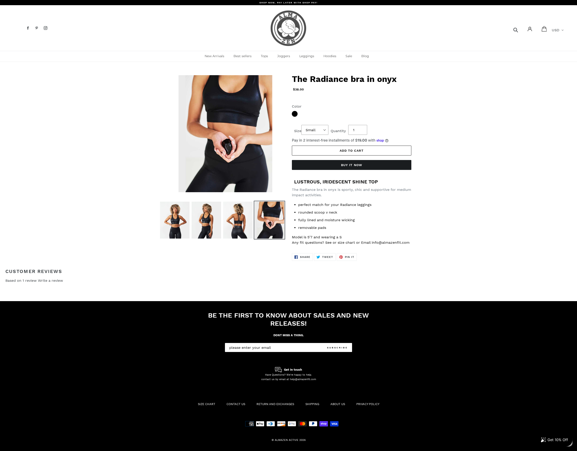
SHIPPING (312, 404)
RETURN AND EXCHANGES (275, 404)
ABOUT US (337, 404)
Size (297, 131)
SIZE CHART (206, 404)
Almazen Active (286, 440)
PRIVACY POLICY (367, 404)
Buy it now (351, 165)
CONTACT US (236, 404)
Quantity (338, 131)
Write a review (50, 280)
